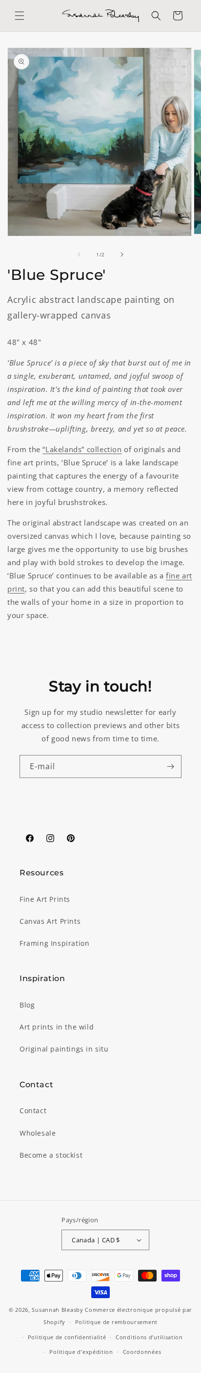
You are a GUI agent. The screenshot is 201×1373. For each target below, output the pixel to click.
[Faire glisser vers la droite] (122, 254)
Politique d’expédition (81, 1351)
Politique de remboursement (116, 1322)
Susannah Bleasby (57, 1309)
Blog (27, 1004)
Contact (33, 1110)
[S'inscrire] (170, 766)
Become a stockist (51, 1155)
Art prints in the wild (57, 1026)
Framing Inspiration (54, 943)
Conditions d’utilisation (149, 1337)
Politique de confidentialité (67, 1337)
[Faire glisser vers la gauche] (79, 254)
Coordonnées (142, 1351)
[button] (19, 15)
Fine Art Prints (45, 899)
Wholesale (38, 1133)
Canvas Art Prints (50, 921)
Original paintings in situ (64, 1048)
